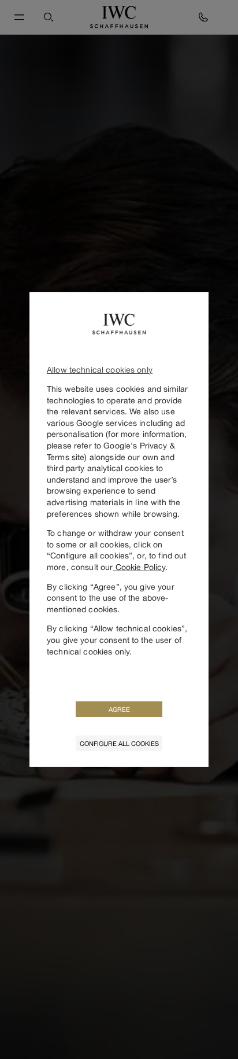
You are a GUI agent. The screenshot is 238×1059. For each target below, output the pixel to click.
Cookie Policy (139, 567)
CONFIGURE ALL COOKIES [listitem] (119, 743)
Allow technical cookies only (100, 369)
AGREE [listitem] (119, 709)
